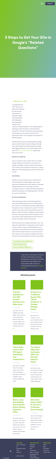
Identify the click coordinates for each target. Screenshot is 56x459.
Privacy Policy (46, 452)
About (44, 444)
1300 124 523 (20, 456)
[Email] (3, 451)
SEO (31, 448)
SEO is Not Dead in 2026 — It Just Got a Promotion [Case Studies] (37, 405)
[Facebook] (7, 451)
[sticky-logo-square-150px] (6, 445)
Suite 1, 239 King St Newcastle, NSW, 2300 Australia (21, 448)
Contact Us (46, 450)
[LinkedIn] (3, 455)
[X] (10, 451)
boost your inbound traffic (25, 150)
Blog (44, 446)
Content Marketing (34, 458)
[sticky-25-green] (4, 3)
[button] (42, 3)
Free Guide (46, 448)
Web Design (33, 456)
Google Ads (33, 450)
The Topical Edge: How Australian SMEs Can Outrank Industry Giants (35, 354)
